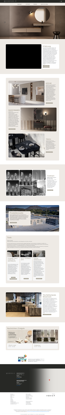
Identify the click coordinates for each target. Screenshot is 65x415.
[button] (5, 22)
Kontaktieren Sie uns (13, 403)
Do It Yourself (28, 4)
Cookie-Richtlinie (28, 403)
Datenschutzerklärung (29, 401)
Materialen (13, 277)
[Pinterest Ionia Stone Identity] (54, 395)
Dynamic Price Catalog (44, 4)
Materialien (35, 4)
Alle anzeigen (13, 346)
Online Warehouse (39, 278)
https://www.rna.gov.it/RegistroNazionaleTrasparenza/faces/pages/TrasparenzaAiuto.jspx (38, 411)
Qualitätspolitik (28, 402)
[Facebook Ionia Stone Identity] (47, 395)
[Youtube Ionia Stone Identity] (50, 395)
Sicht (12, 175)
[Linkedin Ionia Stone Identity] (52, 395)
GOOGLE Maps (18, 378)
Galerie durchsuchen (13, 222)
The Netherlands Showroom (47, 314)
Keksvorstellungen (28, 404)
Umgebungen (19, 4)
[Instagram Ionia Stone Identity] (49, 395)
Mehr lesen (9, 346)
